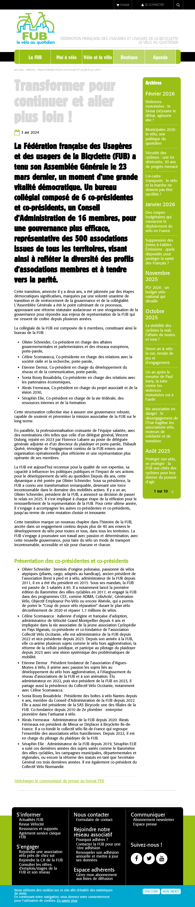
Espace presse (145, 824)
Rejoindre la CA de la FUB (41, 860)
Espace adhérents (94, 870)
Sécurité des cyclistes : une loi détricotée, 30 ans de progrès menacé (162, 160)
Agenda (160, 57)
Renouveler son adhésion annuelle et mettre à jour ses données (97, 856)
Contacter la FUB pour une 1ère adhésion (98, 846)
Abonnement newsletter (153, 819)
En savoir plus (67, 901)
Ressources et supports (38, 828)
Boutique (129, 57)
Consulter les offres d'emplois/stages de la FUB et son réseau (38, 868)
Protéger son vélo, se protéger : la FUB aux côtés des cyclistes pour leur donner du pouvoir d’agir (161, 470)
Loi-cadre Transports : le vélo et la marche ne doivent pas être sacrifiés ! (161, 185)
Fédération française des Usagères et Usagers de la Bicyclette (119, 38)
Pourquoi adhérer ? (92, 839)
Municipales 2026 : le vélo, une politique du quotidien (161, 136)
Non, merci (171, 891)
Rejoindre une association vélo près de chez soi (40, 854)
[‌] (136, 858)
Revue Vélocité (31, 824)
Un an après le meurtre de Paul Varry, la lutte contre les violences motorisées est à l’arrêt (159, 386)
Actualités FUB (31, 819)
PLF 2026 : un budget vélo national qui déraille (157, 294)
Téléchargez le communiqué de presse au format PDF (59, 781)
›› (172, 491)
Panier (124, 5)
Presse (30, 70)
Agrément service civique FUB (40, 835)
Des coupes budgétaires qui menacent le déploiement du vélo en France (159, 221)
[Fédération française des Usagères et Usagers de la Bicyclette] (36, 43)
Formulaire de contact (94, 819)
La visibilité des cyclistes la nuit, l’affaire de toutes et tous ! (160, 332)
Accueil (19, 70)
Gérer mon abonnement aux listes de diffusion (96, 877)
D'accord (151, 891)
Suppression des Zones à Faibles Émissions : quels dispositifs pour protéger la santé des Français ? (160, 251)
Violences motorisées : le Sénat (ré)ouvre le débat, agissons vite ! (161, 111)
